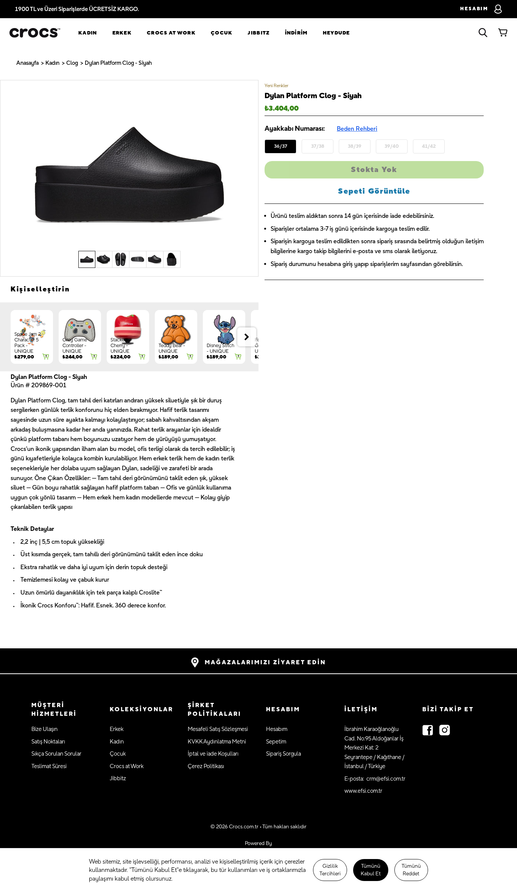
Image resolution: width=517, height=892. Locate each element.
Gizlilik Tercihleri (330, 870)
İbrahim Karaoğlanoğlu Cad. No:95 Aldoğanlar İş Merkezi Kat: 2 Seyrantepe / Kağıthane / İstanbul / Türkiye (374, 748)
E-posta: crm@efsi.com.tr (374, 778)
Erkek (122, 33)
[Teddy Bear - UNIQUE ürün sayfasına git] (176, 337)
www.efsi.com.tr (363, 791)
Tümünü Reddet (411, 870)
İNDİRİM (296, 33)
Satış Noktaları (48, 741)
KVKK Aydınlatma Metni (217, 741)
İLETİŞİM (361, 709)
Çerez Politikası (206, 766)
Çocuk (222, 33)
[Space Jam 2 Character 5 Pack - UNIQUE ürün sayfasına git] (32, 337)
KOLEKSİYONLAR (141, 709)
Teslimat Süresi (49, 766)
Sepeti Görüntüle (374, 191)
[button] (63, 709)
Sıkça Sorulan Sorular (56, 753)
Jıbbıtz (258, 33)
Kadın (87, 33)
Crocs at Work (171, 33)
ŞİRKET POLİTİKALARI (214, 710)
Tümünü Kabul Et (371, 870)
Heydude (336, 33)
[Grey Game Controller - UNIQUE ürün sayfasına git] (80, 337)
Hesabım (276, 729)
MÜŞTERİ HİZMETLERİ (54, 710)
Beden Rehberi (357, 129)
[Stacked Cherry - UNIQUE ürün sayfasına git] (128, 337)
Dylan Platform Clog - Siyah (118, 63)
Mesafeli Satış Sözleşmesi (218, 729)
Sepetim (276, 741)
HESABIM (283, 709)
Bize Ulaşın (44, 729)
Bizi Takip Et (448, 709)
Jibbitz (118, 778)
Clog (72, 63)
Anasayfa (27, 63)
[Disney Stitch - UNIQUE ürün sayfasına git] (224, 337)
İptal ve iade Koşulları (213, 753)
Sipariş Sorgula (283, 753)
